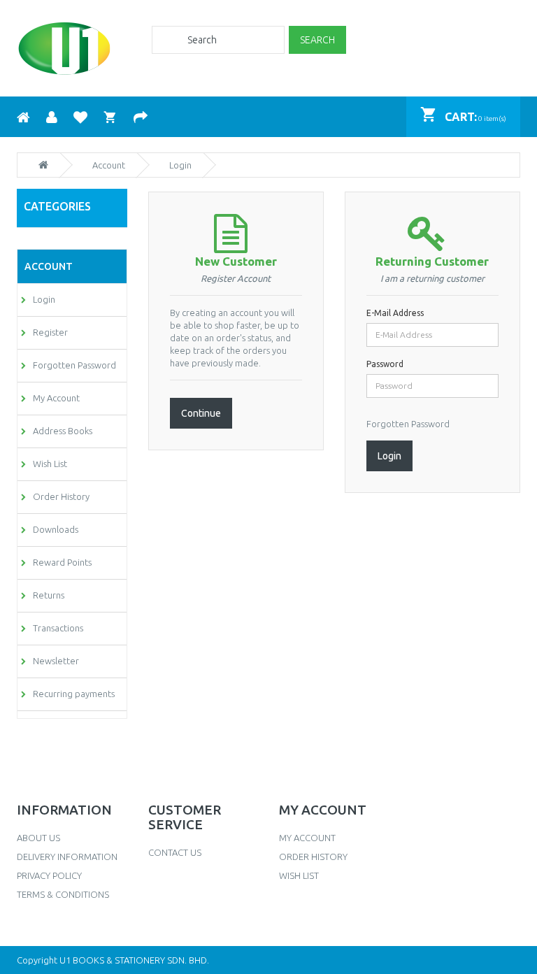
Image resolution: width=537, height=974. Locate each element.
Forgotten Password (74, 365)
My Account (56, 398)
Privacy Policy (49, 875)
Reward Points (62, 562)
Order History (61, 496)
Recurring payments (74, 694)
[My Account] (51, 116)
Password (384, 363)
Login (44, 299)
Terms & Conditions (63, 894)
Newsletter (56, 661)
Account (108, 165)
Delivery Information (67, 856)
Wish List (50, 463)
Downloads (55, 529)
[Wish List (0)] (80, 116)
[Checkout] (141, 116)
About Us (38, 838)
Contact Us (174, 852)
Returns (48, 595)
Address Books (62, 431)
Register (50, 332)
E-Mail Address (395, 312)
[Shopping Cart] (110, 116)
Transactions (58, 628)
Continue (201, 413)
